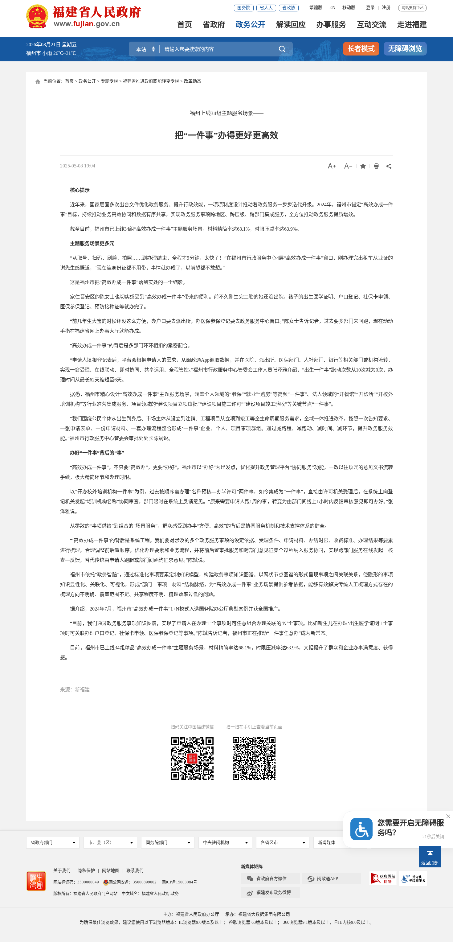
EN (332, 7)
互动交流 (371, 25)
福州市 (51, 53)
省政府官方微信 (266, 878)
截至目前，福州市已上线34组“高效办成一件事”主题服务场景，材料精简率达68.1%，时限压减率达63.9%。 (181, 229)
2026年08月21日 (43, 44)
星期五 (69, 44)
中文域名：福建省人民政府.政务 (150, 893)
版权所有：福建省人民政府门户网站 (85, 893)
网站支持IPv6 (412, 8)
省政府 (214, 25)
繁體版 (315, 7)
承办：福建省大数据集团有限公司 (257, 914)
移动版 (348, 7)
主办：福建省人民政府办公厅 (191, 914)
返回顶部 (430, 863)
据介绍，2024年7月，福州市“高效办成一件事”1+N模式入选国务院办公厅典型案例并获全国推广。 (171, 608)
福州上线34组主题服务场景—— (226, 113)
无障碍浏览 (405, 48)
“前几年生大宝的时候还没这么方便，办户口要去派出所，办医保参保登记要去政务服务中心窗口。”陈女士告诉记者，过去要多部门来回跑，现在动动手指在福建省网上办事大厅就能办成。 (226, 326)
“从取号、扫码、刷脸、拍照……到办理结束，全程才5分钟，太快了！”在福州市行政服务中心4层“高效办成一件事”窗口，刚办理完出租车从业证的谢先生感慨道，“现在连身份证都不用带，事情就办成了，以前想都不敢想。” (226, 262)
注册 (386, 7)
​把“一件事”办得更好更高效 (226, 135)
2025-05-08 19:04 (77, 165)
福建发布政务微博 (268, 892)
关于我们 (62, 870)
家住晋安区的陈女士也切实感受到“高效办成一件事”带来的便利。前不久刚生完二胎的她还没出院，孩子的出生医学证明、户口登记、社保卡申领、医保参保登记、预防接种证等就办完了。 (226, 301)
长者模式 (361, 48)
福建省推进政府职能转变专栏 (151, 81)
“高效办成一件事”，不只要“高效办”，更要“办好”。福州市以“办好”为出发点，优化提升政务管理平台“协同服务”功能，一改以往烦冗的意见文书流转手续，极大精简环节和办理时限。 (226, 472)
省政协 (288, 8)
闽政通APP (322, 878)
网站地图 (110, 870)
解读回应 (291, 25)
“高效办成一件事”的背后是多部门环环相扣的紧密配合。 (126, 345)
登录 (370, 7)
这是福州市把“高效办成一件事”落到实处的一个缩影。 (124, 282)
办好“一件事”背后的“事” (97, 452)
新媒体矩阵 (252, 866)
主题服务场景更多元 (89, 243)
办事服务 (331, 25)
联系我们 (135, 870)
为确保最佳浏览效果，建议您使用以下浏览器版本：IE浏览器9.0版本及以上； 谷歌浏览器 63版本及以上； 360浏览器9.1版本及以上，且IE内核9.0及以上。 (227, 922)
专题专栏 (109, 81)
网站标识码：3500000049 (76, 882)
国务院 (243, 8)
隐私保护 (86, 870)
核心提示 (75, 190)
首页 (184, 25)
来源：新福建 (75, 689)
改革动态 (192, 81)
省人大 (266, 8)
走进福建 (412, 25)
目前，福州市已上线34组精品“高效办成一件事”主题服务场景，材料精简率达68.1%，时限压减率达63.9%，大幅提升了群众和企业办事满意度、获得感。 (226, 652)
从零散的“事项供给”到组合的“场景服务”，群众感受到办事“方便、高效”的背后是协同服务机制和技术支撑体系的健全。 (194, 526)
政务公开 (250, 25)
